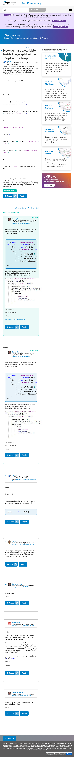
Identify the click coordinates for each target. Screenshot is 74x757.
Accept (69, 754)
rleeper (9, 61)
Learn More (49, 185)
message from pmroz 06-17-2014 (20, 587)
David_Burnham (17, 219)
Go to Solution (9, 191)
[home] (10, 3)
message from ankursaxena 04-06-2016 (22, 695)
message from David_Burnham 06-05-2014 (24, 479)
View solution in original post (15, 319)
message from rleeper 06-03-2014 (21, 223)
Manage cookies (52, 754)
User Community (31, 3)
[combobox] (15, 10)
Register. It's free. (59, 21)
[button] (1, 50)
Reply (22, 196)
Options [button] (8, 738)
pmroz (14, 541)
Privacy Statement (16, 745)
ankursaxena (16, 623)
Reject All (62, 754)
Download (8, 15)
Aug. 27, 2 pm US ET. (60, 27)
